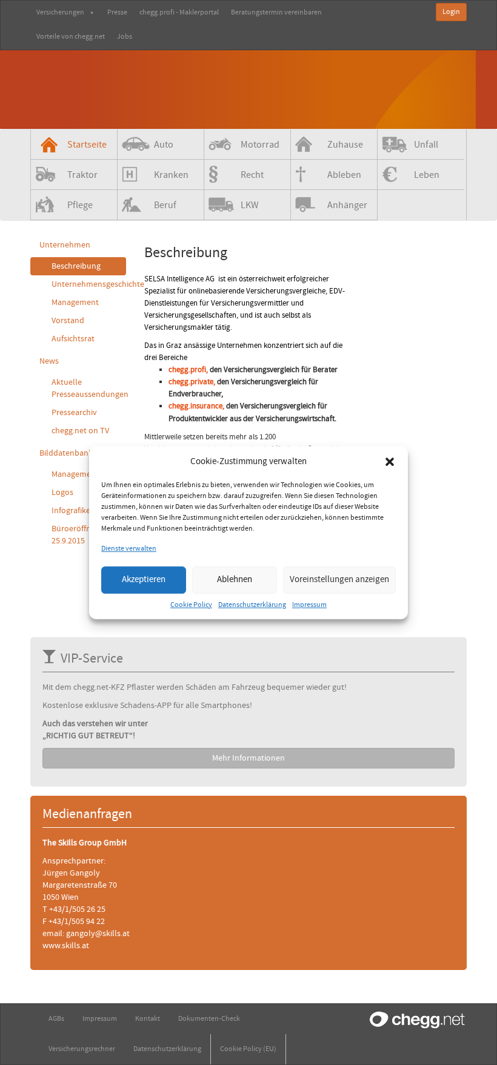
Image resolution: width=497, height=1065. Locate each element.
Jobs (124, 36)
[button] (390, 462)
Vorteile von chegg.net (70, 36)
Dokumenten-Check (209, 1018)
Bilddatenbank (66, 453)
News (49, 361)
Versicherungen (60, 12)
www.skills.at (65, 945)
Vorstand (68, 320)
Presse (117, 12)
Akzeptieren (143, 579)
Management (75, 302)
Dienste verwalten (128, 549)
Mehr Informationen (248, 758)
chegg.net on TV (80, 430)
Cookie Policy (191, 604)
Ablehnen (234, 579)
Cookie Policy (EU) (248, 1049)
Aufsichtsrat (73, 338)
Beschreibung (76, 266)
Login (451, 11)
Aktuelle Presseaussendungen (89, 388)
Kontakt (147, 1018)
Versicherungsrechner (81, 1049)
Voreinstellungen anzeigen (339, 579)
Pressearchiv (74, 412)
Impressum (309, 604)
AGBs (56, 1018)
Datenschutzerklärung (252, 604)
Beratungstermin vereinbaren (276, 12)
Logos (62, 492)
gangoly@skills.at (98, 933)
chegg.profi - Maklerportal (179, 12)
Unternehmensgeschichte (89, 284)
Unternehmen (64, 245)
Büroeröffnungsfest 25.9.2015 (87, 534)
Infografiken (73, 510)
